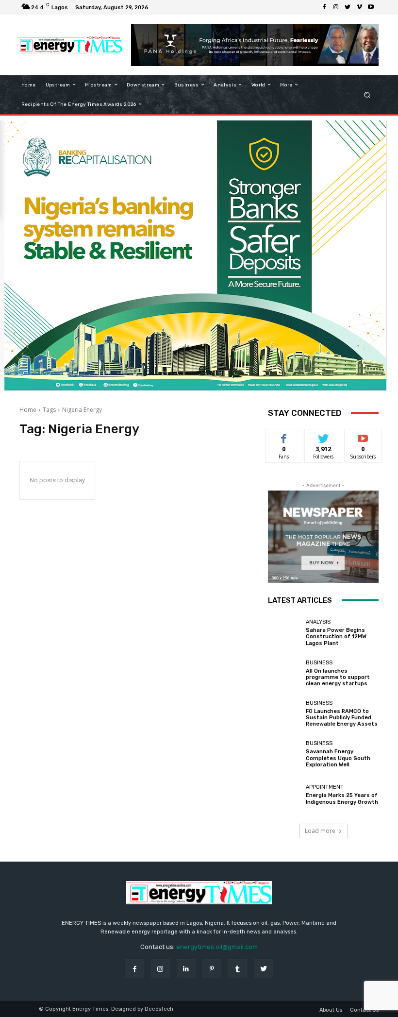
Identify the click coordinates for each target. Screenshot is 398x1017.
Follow (323, 436)
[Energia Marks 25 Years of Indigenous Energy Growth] (284, 794)
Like (284, 436)
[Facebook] (324, 7)
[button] (367, 94)
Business (319, 662)
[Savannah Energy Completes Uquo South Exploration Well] (284, 754)
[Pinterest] (211, 968)
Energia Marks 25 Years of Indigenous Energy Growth (342, 798)
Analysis (318, 622)
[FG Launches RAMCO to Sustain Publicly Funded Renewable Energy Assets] (284, 713)
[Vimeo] (359, 7)
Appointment (325, 787)
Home (27, 410)
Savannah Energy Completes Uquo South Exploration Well (338, 757)
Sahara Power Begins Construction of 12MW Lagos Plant (336, 636)
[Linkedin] (186, 968)
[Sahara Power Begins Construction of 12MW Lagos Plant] (284, 632)
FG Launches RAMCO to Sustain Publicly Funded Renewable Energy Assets (342, 717)
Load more (320, 831)
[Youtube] (371, 7)
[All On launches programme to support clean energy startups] (284, 673)
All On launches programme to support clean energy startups (338, 677)
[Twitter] (347, 7)
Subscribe (363, 436)
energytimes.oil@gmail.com (217, 946)
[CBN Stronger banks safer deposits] (194, 388)
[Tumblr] (237, 968)
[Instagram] (336, 7)
